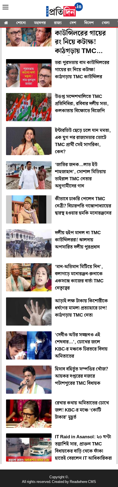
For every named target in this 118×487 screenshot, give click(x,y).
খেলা (105, 23)
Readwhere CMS (83, 482)
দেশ (73, 23)
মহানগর (40, 23)
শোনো (21, 23)
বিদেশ (89, 23)
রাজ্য (57, 23)
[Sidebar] (5, 7)
